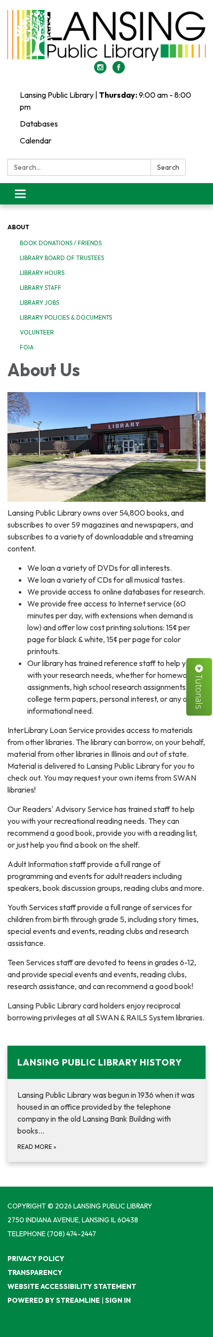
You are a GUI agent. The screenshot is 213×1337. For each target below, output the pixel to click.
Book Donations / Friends (61, 243)
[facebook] (118, 70)
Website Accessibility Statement (71, 1286)
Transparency (34, 1272)
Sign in (118, 1300)
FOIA (27, 347)
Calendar (36, 140)
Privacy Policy (35, 1258)
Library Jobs (39, 302)
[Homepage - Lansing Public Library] (106, 35)
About (18, 227)
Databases (39, 124)
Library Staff (40, 287)
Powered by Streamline (53, 1300)
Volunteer (37, 332)
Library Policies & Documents (66, 317)
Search (168, 167)
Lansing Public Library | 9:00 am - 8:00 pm (105, 101)
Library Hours (42, 272)
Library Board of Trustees (62, 258)
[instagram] (100, 70)
